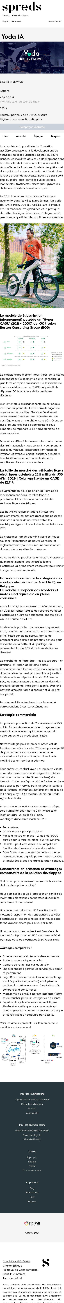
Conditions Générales (16, 1261)
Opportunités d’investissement (32, 1099)
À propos (32, 1157)
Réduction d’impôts (32, 1104)
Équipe (38, 136)
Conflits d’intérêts (14, 1274)
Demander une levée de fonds (32, 1130)
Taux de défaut (12, 1278)
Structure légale (32, 1135)
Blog (32, 1188)
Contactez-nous (32, 1170)
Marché (21, 136)
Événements (32, 1192)
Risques (55, 136)
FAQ (32, 1197)
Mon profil (32, 1113)
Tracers (32, 1108)
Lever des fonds (20, 15)
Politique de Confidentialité (20, 1270)
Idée (5, 136)
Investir (5, 15)
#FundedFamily (32, 1139)
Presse (32, 1166)
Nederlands (16, 21)
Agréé (32, 1232)
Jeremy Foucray (31, 785)
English (5, 21)
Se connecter (55, 21)
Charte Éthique (12, 1265)
